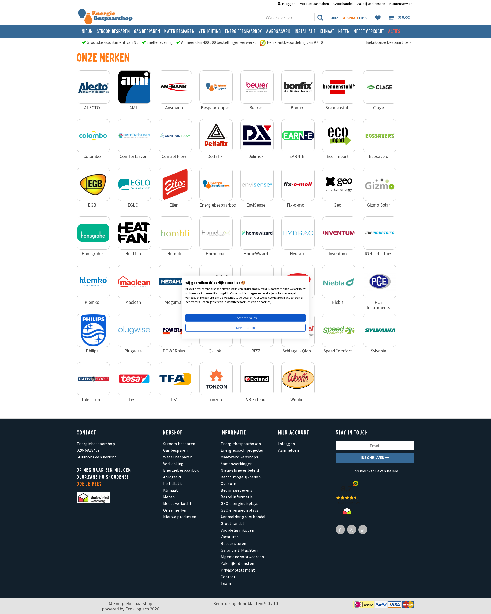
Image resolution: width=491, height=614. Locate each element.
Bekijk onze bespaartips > (389, 42)
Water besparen (179, 31)
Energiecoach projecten (243, 450)
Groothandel (343, 3)
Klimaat (327, 31)
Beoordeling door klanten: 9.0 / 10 (245, 603)
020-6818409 (88, 450)
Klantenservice (400, 3)
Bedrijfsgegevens (236, 490)
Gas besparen (147, 31)
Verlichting (210, 31)
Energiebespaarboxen (241, 443)
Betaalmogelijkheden (241, 476)
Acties (394, 31)
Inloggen (288, 3)
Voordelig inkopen (237, 530)
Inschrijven (373, 457)
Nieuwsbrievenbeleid (240, 470)
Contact (228, 576)
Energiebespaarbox (243, 31)
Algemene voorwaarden (242, 556)
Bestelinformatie (237, 496)
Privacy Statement (238, 570)
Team (226, 583)
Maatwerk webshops (239, 456)
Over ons (229, 483)
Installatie (305, 31)
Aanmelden (288, 450)
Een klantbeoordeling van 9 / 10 (294, 42)
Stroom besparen (113, 31)
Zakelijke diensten (371, 3)
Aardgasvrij (278, 31)
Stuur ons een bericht (96, 456)
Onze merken (175, 510)
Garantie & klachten (239, 550)
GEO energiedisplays (240, 503)
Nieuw (87, 31)
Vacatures (230, 536)
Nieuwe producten (179, 516)
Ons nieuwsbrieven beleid (375, 470)
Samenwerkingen (237, 463)
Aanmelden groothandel (243, 516)
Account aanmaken (315, 3)
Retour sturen (234, 543)
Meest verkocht (369, 31)
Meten (344, 31)
